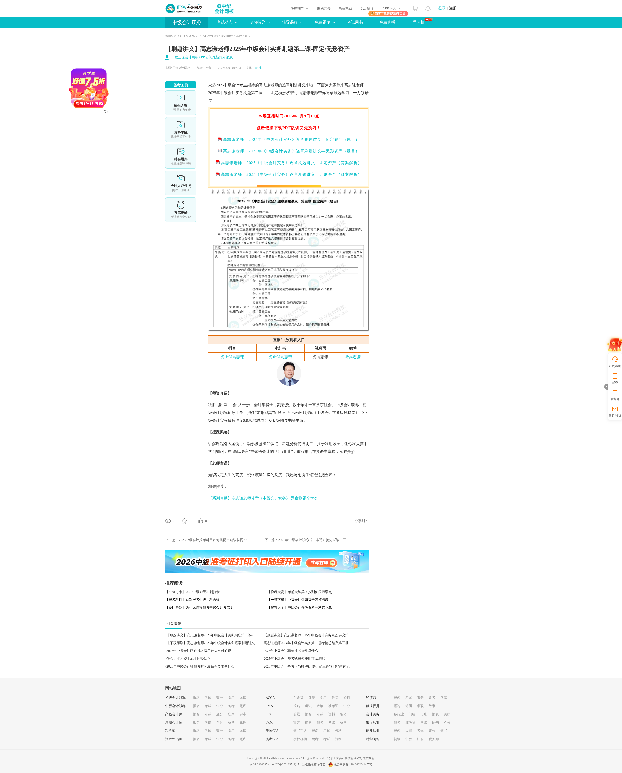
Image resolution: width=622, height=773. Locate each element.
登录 (442, 8)
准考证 (333, 706)
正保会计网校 (188, 36)
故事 (432, 706)
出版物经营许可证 (313, 764)
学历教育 (366, 8)
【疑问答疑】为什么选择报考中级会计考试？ (199, 607)
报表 (435, 714)
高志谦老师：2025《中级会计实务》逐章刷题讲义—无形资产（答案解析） (291, 174)
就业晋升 (373, 706)
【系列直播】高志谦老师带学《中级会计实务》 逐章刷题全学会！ (265, 498)
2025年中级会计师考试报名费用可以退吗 (294, 658)
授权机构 (300, 739)
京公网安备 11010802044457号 (353, 764)
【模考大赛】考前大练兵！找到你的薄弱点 (299, 592)
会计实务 (373, 714)
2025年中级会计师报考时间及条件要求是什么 (200, 666)
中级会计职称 (186, 22)
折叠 (606, 387)
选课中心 (180, 103)
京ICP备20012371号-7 (285, 764)
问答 (412, 714)
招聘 (397, 706)
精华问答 (373, 739)
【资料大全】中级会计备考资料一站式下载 (299, 607)
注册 (453, 8)
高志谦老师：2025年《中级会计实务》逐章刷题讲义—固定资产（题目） (291, 139)
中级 (408, 739)
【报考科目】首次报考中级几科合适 (192, 600)
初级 (397, 739)
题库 (243, 698)
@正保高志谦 (232, 357)
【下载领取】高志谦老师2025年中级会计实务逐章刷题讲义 (210, 643)
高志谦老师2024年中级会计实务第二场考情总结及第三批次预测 (311, 643)
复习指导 (227, 36)
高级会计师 (173, 714)
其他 (239, 36)
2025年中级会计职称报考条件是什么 (291, 651)
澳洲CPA (272, 739)
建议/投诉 (615, 415)
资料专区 (180, 129)
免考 (323, 698)
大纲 (408, 731)
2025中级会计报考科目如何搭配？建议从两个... (214, 540)
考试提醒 (180, 210)
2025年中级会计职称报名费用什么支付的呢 (198, 651)
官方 (296, 722)
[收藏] (184, 521)
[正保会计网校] (184, 8)
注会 (328, 405)
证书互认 (300, 731)
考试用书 (355, 22)
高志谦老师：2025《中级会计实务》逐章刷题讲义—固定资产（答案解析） (291, 163)
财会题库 (180, 156)
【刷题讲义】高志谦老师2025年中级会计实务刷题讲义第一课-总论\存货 (317, 635)
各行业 (399, 714)
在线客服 (615, 366)
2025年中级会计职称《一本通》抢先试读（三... (313, 540)
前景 (311, 698)
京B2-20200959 (259, 764)
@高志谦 (353, 357)
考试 (208, 698)
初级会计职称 (175, 698)
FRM (269, 722)
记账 (423, 714)
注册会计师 (173, 722)
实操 (447, 714)
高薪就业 (345, 8)
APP (615, 382)
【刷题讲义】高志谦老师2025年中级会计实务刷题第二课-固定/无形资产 (220, 635)
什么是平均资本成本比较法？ (188, 658)
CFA (269, 714)
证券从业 (373, 731)
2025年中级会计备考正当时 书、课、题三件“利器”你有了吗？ (310, 666)
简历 (408, 706)
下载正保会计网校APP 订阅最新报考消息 (202, 57)
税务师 (170, 731)
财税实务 (324, 8)
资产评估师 (173, 739)
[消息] (428, 7)
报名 (196, 698)
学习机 (418, 22)
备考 (231, 698)
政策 (335, 698)
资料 (346, 698)
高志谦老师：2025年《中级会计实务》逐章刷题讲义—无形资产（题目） (291, 151)
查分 (219, 698)
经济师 (371, 698)
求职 (420, 706)
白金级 (298, 698)
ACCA (270, 698)
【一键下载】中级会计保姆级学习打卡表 (297, 600)
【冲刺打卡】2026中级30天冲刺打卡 (192, 592)
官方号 (615, 399)
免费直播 (387, 22)
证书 (435, 722)
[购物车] (415, 7)
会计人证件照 (180, 183)
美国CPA (272, 731)
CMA (269, 706)
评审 (243, 714)
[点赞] (201, 521)
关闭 (128, 133)
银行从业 (373, 722)
